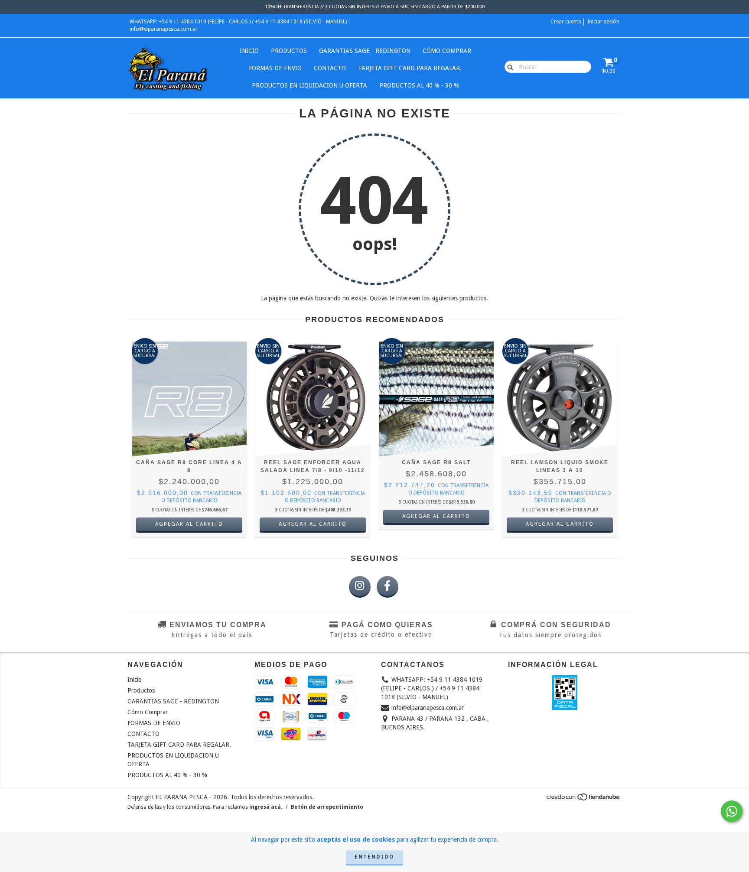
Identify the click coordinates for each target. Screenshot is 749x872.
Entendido (374, 857)
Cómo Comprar (447, 50)
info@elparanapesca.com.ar (164, 29)
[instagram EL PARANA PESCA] (360, 587)
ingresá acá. (265, 807)
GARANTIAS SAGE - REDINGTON (364, 50)
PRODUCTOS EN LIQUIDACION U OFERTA (309, 85)
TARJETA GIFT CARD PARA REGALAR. (410, 68)
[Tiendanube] (584, 799)
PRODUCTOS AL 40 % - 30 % (419, 85)
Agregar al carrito (189, 524)
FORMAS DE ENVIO (275, 68)
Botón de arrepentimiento (327, 807)
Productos (289, 50)
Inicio (249, 50)
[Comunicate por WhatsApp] (731, 811)
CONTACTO (330, 68)
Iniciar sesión (603, 22)
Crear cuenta (565, 22)
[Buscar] (508, 66)
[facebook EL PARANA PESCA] (387, 587)
